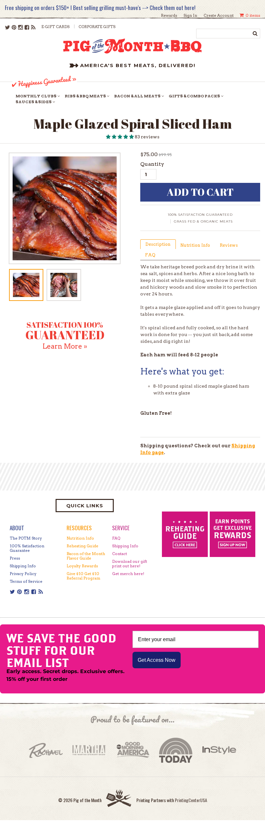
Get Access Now (156, 660)
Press (15, 558)
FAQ (150, 255)
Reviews (229, 245)
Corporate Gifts (97, 26)
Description (158, 244)
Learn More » (65, 346)
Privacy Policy (23, 573)
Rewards (169, 15)
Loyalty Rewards (82, 565)
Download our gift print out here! (129, 563)
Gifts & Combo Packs (194, 96)
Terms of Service (26, 581)
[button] (120, 136)
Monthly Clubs (36, 96)
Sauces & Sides (34, 101)
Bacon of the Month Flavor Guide (86, 556)
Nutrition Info (195, 245)
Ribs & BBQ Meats (85, 96)
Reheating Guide (82, 545)
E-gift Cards (55, 26)
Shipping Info (23, 565)
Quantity (152, 164)
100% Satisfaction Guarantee (27, 548)
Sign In (190, 15)
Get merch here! (128, 573)
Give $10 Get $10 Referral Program (83, 576)
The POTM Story (26, 538)
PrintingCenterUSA (191, 800)
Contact (119, 553)
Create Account (219, 15)
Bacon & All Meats (137, 96)
